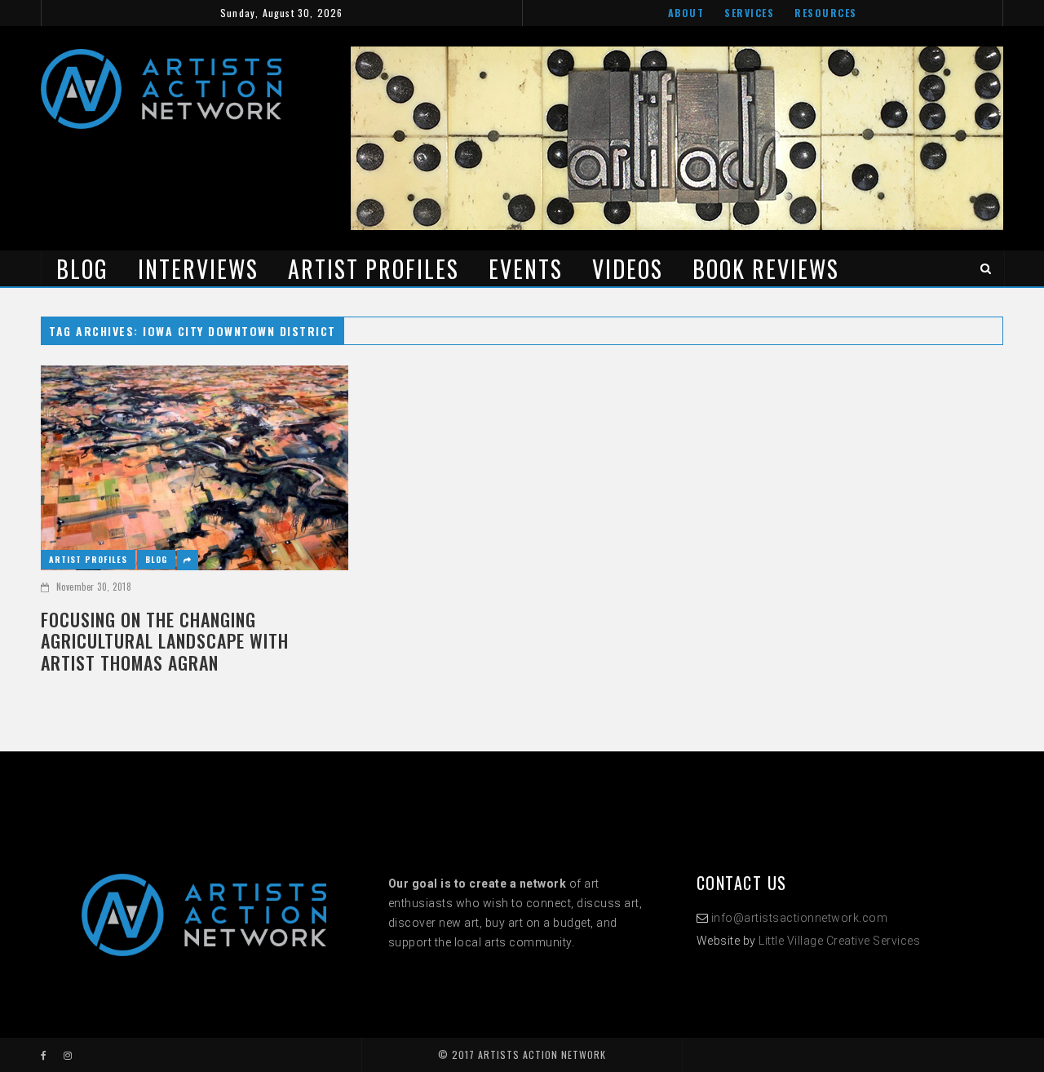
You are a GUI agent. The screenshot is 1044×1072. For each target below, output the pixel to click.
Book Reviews (765, 269)
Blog (82, 269)
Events (526, 269)
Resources (825, 13)
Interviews (198, 269)
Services (749, 13)
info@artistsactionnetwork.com (799, 917)
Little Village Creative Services (839, 940)
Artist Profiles (373, 269)
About (686, 13)
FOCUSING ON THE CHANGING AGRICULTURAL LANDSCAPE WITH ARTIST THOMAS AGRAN (165, 641)
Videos (627, 269)
